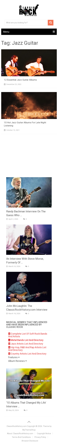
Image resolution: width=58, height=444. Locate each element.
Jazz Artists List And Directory (26, 343)
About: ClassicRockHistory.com (20, 433)
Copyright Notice (44, 433)
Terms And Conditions (21, 437)
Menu (6, 31)
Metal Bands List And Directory (26, 340)
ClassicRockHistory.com (17, 426)
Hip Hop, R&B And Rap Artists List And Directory (27, 348)
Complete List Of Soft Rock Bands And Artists (27, 335)
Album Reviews (16, 361)
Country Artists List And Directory (28, 353)
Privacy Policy (40, 437)
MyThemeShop (29, 430)
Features (13, 357)
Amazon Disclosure (30, 441)
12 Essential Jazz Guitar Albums (20, 79)
